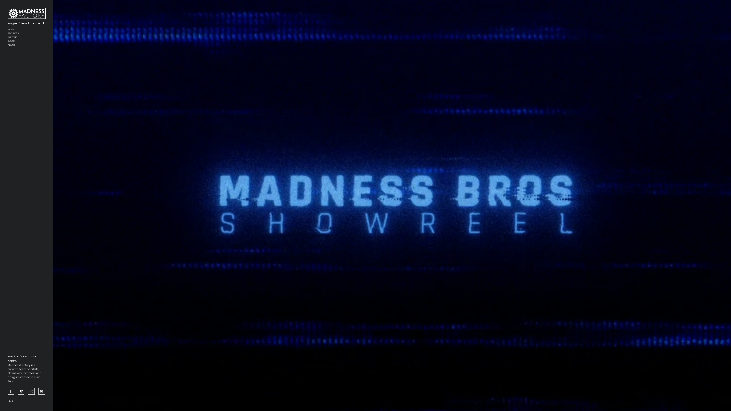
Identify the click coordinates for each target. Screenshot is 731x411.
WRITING (13, 37)
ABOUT (11, 45)
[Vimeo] (21, 391)
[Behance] (41, 391)
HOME (11, 29)
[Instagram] (31, 391)
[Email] (11, 400)
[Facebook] (11, 391)
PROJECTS (13, 33)
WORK (11, 41)
